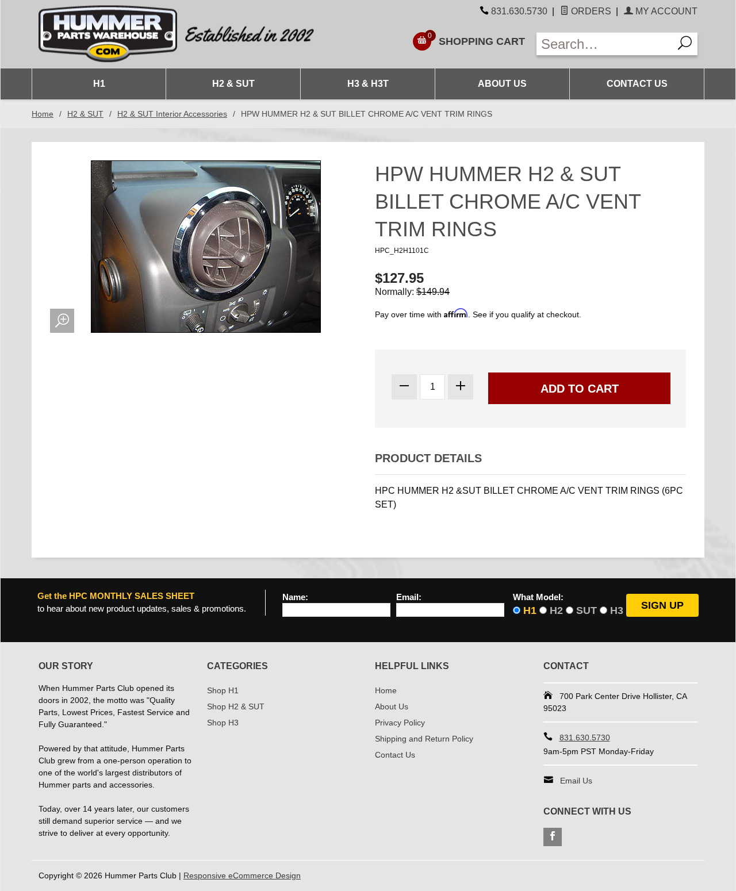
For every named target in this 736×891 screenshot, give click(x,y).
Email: (408, 597)
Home (42, 113)
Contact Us (637, 84)
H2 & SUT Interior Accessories (172, 113)
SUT (586, 610)
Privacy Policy (400, 722)
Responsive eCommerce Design (242, 875)
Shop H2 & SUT (235, 706)
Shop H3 (223, 722)
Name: (295, 597)
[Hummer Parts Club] (200, 34)
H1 (99, 84)
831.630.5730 (519, 11)
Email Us (576, 780)
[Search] (685, 44)
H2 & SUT (233, 84)
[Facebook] (552, 837)
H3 (616, 610)
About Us (502, 84)
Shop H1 (223, 690)
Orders (590, 11)
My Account (665, 11)
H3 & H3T (368, 84)
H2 (556, 610)
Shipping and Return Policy (424, 738)
